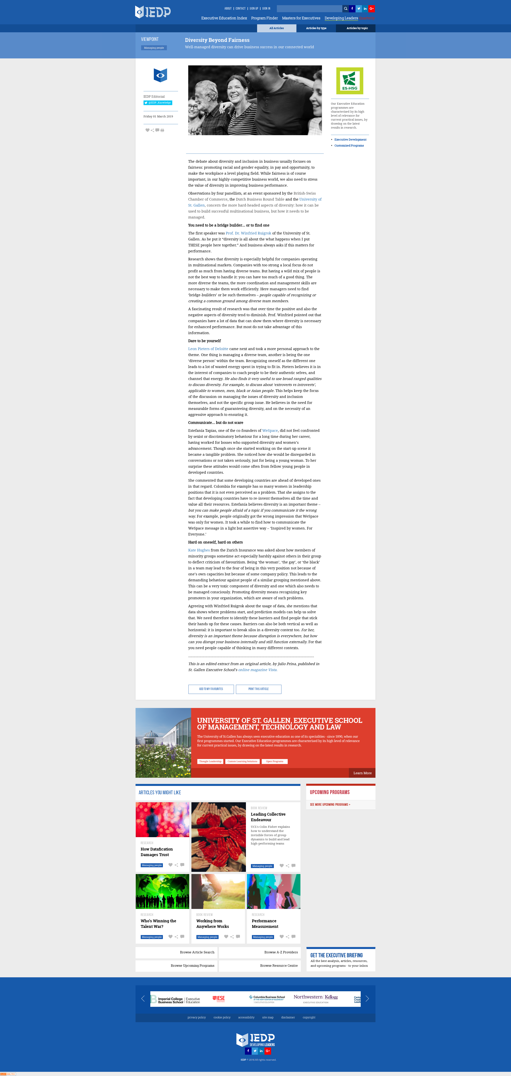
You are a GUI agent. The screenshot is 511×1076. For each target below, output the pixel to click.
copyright (309, 1017)
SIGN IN (266, 8)
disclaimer (288, 1017)
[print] (162, 130)
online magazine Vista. (257, 669)
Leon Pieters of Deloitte (208, 349)
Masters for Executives (301, 18)
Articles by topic (357, 28)
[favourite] (148, 130)
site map (267, 1017)
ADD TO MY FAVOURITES (211, 689)
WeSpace (270, 430)
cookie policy (222, 1017)
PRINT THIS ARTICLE (259, 689)
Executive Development (350, 139)
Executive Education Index (224, 18)
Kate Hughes (199, 550)
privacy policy (197, 1017)
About (228, 8)
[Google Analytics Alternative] (8, 1074)
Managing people (152, 865)
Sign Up (254, 8)
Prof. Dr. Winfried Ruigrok (248, 233)
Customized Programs (349, 145)
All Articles (276, 28)
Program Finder (264, 18)
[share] (152, 130)
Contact (241, 8)
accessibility (246, 1017)
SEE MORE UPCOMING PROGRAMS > (330, 804)
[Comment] (157, 130)
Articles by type (316, 28)
